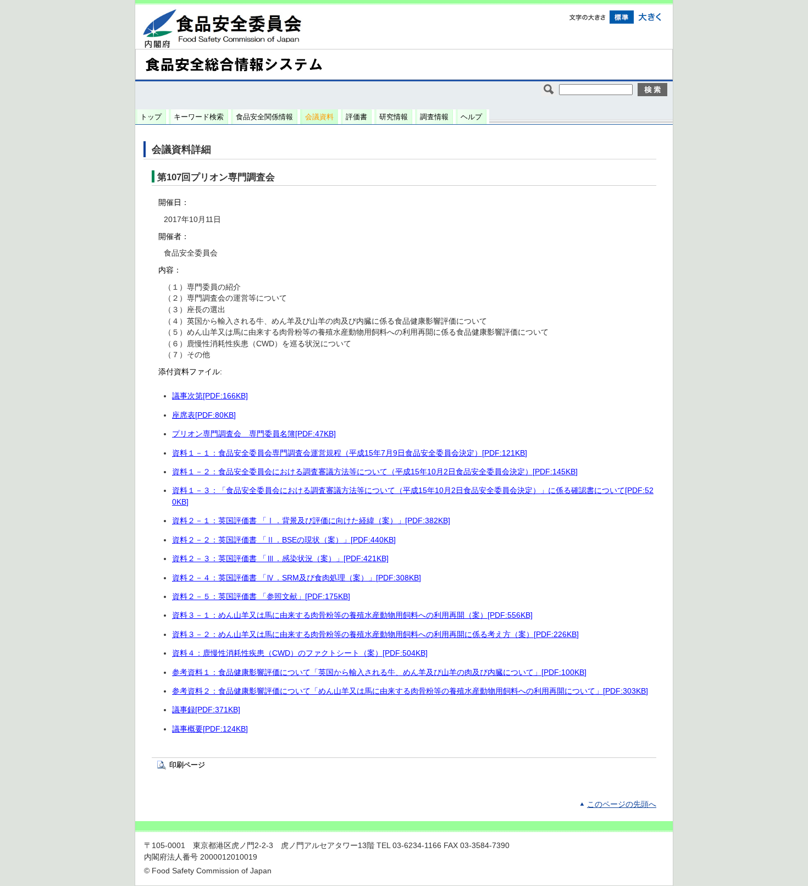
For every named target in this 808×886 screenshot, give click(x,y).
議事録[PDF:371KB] (206, 710)
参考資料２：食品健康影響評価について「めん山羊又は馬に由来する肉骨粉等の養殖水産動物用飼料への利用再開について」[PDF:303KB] (410, 691)
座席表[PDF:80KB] (204, 415)
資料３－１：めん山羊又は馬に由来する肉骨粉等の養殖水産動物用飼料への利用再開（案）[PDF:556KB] (352, 615)
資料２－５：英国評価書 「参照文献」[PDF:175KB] (261, 596)
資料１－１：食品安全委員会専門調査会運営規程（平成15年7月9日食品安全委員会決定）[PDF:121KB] (349, 453)
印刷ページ (187, 765)
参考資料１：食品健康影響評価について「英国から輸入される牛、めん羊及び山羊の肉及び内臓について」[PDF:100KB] (379, 672)
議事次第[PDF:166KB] (210, 396)
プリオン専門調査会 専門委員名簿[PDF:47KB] (254, 434)
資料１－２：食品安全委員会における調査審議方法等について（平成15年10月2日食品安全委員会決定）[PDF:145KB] (375, 472)
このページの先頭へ (621, 804)
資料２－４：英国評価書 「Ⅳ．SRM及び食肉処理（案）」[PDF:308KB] (296, 578)
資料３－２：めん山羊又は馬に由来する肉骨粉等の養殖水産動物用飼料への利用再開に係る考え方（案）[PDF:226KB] (375, 634)
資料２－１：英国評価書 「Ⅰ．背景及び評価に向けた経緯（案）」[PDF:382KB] (311, 521)
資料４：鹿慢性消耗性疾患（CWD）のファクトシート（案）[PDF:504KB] (300, 653)
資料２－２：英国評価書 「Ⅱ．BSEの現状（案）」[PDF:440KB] (284, 540)
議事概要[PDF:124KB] (210, 729)
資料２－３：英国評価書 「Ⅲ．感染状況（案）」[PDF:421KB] (280, 559)
